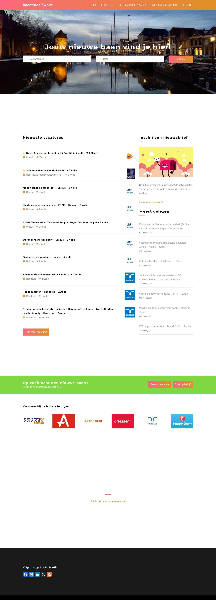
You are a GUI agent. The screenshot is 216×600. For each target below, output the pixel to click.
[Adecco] (63, 421)
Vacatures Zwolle (38, 5)
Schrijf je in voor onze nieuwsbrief (108, 501)
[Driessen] (123, 421)
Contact (186, 5)
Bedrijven (106, 5)
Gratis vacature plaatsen (132, 5)
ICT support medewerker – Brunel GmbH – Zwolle (165, 326)
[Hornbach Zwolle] (93, 421)
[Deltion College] (34, 421)
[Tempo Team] (182, 421)
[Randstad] (152, 421)
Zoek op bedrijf (183, 384)
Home (94, 5)
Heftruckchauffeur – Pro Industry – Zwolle (161, 261)
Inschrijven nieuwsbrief (164, 5)
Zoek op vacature (160, 384)
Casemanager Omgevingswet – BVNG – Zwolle (163, 293)
